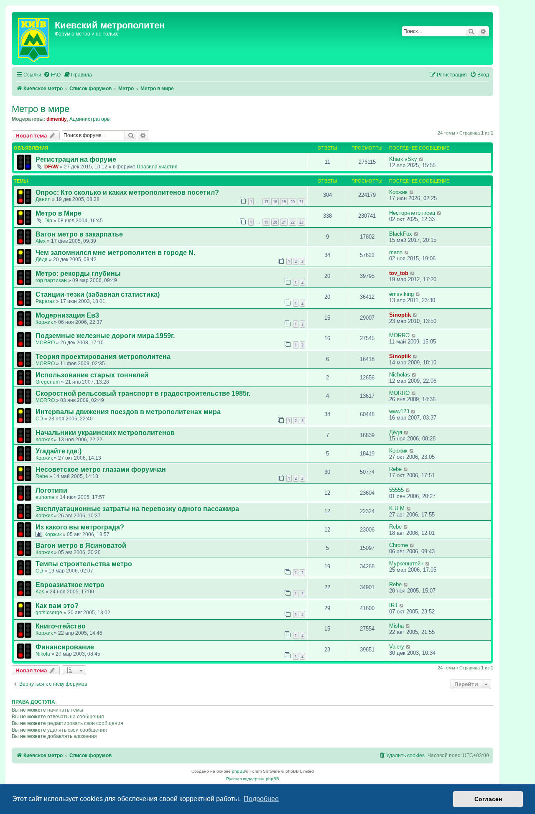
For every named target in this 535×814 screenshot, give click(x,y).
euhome (45, 497)
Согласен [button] (488, 799)
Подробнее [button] (261, 798)
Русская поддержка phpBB (252, 778)
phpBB (238, 771)
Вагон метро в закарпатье (79, 234)
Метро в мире (40, 109)
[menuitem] (52, 75)
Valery (396, 647)
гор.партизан (51, 280)
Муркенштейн (406, 563)
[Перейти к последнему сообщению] (421, 159)
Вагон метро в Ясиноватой (81, 545)
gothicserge (49, 613)
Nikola (43, 654)
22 (292, 222)
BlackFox (400, 234)
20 (292, 201)
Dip (48, 221)
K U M (397, 508)
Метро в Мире (59, 213)
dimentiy (56, 119)
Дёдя (42, 259)
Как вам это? (57, 605)
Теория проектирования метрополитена (103, 356)
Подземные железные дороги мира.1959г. (105, 335)
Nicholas (399, 374)
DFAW (51, 167)
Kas (40, 592)
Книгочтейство (61, 626)
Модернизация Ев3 (67, 315)
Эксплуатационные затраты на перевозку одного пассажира (137, 508)
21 (301, 201)
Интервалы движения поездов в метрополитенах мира (128, 411)
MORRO (45, 343)
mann (396, 252)
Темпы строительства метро (84, 563)
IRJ (393, 605)
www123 (399, 411)
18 (275, 201)
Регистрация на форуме (76, 159)
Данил (43, 199)
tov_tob (398, 273)
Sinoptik (400, 315)
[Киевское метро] (34, 38)
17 (266, 201)
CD (39, 419)
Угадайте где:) (59, 451)
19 (284, 201)
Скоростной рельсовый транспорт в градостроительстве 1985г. (143, 393)
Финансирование (65, 647)
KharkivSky (403, 159)
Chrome (398, 545)
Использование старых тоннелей (92, 375)
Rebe (42, 476)
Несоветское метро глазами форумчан (101, 469)
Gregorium (48, 382)
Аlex (41, 241)
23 (301, 222)
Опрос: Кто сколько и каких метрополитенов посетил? (127, 192)
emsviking (401, 294)
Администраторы (90, 119)
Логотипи (51, 490)
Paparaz (45, 301)
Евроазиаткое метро (70, 584)
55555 (396, 490)
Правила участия (157, 167)
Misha (396, 626)
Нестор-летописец (412, 213)
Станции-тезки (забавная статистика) (98, 294)
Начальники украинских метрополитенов (105, 432)
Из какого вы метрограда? (80, 527)
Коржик (398, 192)
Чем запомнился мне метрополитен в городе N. (115, 252)
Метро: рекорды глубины (78, 273)
